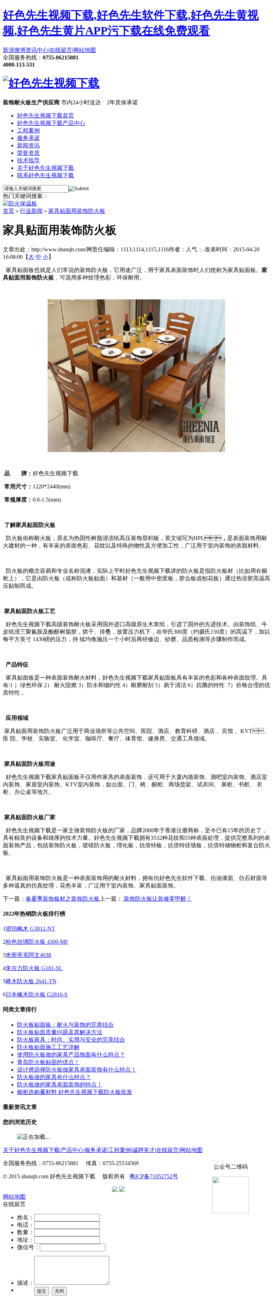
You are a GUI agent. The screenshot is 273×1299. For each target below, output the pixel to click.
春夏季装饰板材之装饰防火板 (63, 899)
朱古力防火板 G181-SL (34, 968)
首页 (8, 211)
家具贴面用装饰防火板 (76, 211)
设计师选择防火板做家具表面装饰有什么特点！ (76, 1070)
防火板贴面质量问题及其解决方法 (59, 1032)
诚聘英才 (143, 1150)
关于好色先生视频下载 (45, 168)
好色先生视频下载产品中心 (51, 123)
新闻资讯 (28, 145)
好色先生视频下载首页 (45, 115)
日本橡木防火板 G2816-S (37, 994)
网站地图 (84, 50)
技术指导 (28, 160)
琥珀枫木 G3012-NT (30, 929)
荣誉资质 (28, 153)
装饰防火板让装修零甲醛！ (157, 899)
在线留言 (60, 50)
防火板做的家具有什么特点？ (54, 1077)
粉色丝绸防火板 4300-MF (37, 942)
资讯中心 (37, 50)
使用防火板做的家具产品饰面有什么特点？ (71, 1055)
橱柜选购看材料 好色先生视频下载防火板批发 (74, 1092)
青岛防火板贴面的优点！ (48, 1062)
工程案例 (28, 130)
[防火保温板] (20, 203)
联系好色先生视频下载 (45, 175)
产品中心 (72, 1150)
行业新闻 (31, 211)
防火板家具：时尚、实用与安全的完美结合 (71, 1040)
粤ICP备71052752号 (153, 1176)
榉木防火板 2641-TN (31, 981)
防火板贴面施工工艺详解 (48, 1047)
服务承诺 (28, 138)
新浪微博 (14, 50)
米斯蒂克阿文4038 (28, 955)
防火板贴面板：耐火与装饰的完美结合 (65, 1025)
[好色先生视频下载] (51, 83)
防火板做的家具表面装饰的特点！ (59, 1084)
